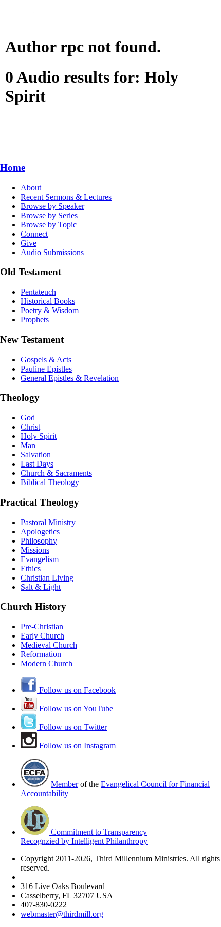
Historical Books (48, 301)
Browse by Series (49, 215)
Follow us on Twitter (72, 727)
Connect (34, 233)
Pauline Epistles (46, 368)
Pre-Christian (42, 626)
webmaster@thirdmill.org (62, 914)
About (31, 187)
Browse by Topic (49, 224)
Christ (30, 426)
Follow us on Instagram (76, 745)
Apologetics (40, 531)
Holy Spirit (39, 436)
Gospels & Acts (46, 359)
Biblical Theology (50, 482)
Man (28, 445)
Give (28, 243)
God (28, 417)
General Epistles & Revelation (70, 378)
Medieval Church (49, 645)
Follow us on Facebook (76, 690)
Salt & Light (41, 587)
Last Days (37, 463)
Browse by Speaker (52, 206)
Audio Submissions (52, 252)
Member (64, 784)
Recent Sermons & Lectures (66, 196)
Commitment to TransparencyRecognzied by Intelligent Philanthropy (84, 836)
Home (12, 167)
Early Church (42, 635)
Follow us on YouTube (75, 708)
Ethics (31, 568)
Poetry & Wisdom (50, 310)
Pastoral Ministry (48, 522)
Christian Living (47, 577)
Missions (35, 550)
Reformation (41, 654)
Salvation (36, 454)
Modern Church (46, 663)
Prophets (35, 319)
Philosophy (39, 540)
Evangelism (40, 559)
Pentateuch (38, 291)
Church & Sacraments (56, 473)
